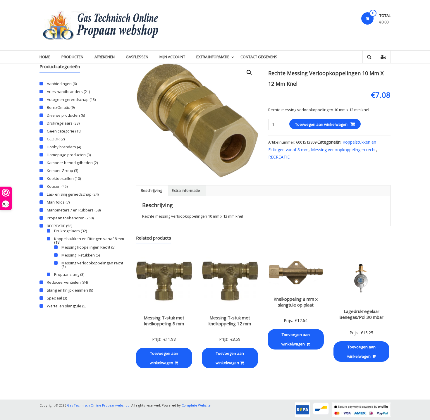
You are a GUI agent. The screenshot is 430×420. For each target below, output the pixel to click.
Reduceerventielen (64, 282)
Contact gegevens (258, 56)
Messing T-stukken (78, 255)
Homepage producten (66, 154)
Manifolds (56, 202)
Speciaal (54, 298)
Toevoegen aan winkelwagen (321, 124)
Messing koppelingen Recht (85, 247)
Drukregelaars (60, 123)
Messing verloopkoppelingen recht (343, 149)
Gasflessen (137, 56)
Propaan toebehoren (66, 218)
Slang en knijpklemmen (67, 290)
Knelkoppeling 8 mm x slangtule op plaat (296, 302)
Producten (72, 56)
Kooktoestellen (60, 178)
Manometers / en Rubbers (70, 210)
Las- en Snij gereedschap (69, 194)
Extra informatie (186, 190)
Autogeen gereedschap (68, 99)
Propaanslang (66, 274)
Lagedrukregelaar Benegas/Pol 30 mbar (361, 314)
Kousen (54, 186)
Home (44, 56)
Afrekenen (104, 56)
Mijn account (172, 56)
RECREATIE (279, 157)
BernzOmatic (58, 107)
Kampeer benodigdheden (70, 162)
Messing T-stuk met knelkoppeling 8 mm (164, 320)
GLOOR (53, 139)
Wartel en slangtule (64, 306)
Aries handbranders (65, 91)
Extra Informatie (212, 56)
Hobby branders (61, 146)
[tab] (151, 190)
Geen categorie (60, 131)
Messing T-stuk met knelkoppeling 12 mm (230, 320)
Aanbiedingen (59, 83)
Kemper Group (60, 170)
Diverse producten (63, 115)
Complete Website (196, 405)
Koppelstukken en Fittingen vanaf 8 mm (89, 238)
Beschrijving (151, 190)
